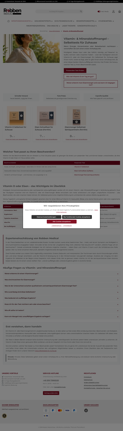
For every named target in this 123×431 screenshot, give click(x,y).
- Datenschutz (56, 225)
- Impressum (67, 225)
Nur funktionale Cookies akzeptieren (77, 217)
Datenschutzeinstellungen (46, 217)
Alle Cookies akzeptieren (62, 221)
